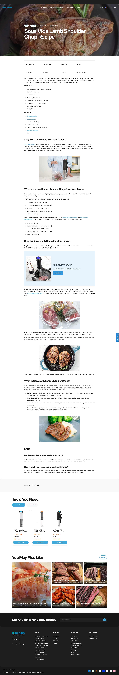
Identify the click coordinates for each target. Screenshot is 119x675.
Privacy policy (11, 672)
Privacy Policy (75, 647)
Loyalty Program (93, 638)
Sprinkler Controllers (40, 640)
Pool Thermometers (40, 647)
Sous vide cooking (29, 144)
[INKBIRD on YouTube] (23, 644)
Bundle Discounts (39, 659)
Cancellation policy (40, 672)
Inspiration (56, 640)
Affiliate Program (93, 636)
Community (56, 636)
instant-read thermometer (69, 217)
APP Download (75, 640)
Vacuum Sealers (39, 652)
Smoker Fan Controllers (41, 645)
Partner (55, 638)
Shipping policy (25, 672)
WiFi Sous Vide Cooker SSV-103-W (21, 531)
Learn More (58, 273)
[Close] (117, 334)
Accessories (38, 657)
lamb (26, 25)
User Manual (74, 638)
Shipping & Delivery (76, 643)
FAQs (72, 652)
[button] (102, 7)
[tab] (18, 505)
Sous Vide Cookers (40, 650)
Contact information (32, 672)
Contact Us (74, 636)
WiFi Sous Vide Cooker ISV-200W (39, 531)
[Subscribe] (104, 619)
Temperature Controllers (41, 636)
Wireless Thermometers (41, 643)
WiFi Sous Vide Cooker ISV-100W (58, 531)
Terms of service (18, 672)
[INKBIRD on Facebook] (13, 644)
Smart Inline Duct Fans (41, 654)
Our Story (55, 643)
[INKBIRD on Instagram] (20, 644)
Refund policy (5, 672)
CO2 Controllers (39, 638)
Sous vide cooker (32, 116)
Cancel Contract (75, 654)
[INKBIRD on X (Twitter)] (16, 644)
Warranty (73, 650)
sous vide (33, 25)
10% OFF (117, 338)
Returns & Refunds (76, 645)
